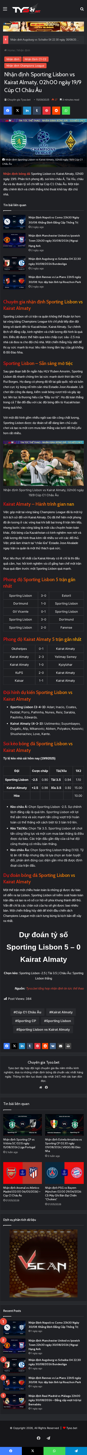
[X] (14, 1046)
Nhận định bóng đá (16, 173)
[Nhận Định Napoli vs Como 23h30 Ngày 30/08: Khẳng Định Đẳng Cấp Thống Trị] (14, 222)
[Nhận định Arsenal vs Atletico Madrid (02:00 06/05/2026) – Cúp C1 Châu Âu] (22, 1173)
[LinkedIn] (22, 1046)
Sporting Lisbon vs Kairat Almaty (44, 1029)
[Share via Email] (60, 1046)
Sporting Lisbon (58, 1021)
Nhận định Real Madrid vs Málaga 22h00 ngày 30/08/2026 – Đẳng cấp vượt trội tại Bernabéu (55, 1400)
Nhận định (23, 50)
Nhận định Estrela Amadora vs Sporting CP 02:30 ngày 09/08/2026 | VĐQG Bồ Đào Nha (63, 1145)
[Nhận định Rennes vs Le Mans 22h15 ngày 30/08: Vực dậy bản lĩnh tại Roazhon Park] (14, 281)
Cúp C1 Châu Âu (28, 1012)
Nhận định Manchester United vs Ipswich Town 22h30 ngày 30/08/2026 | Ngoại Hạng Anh (54, 241)
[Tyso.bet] (26, 9)
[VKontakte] (53, 1046)
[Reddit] (45, 1046)
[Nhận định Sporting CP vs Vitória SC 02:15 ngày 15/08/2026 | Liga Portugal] (22, 1125)
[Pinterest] (37, 1046)
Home (11, 50)
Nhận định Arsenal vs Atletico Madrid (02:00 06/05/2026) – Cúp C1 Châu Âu (21, 1191)
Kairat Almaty (62, 1012)
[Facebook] (7, 1046)
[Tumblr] (30, 1046)
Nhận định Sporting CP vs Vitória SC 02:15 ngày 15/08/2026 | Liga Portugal (19, 1143)
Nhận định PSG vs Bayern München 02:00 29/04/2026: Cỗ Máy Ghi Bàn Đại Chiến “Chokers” (63, 1193)
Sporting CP (26, 1021)
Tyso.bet (71, 1428)
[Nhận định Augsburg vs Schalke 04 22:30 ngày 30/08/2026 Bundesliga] (14, 263)
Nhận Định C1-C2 (35, 59)
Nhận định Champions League (25, 65)
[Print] (68, 1046)
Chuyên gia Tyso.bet (19, 99)
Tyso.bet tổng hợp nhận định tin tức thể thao (55, 988)
